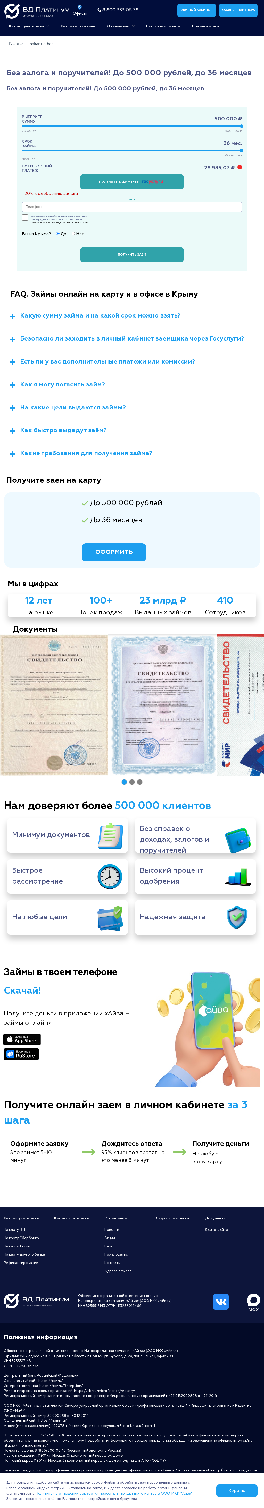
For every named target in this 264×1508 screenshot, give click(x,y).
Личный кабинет (196, 10)
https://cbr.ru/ (50, 1381)
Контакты (112, 1263)
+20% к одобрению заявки (50, 193)
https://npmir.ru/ (52, 1421)
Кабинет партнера (238, 10)
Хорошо (236, 1490)
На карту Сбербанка (21, 1238)
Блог (108, 1246)
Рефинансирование (21, 1263)
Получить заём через (119, 182)
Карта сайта (216, 1229)
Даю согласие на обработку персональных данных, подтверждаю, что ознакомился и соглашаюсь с (60, 219)
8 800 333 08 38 (120, 10)
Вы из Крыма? (36, 233)
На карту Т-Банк (17, 1246)
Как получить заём (27, 26)
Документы (215, 1218)
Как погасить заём (78, 26)
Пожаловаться (205, 26)
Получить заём (132, 255)
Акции (109, 1238)
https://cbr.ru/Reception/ (61, 1386)
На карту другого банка (24, 1254)
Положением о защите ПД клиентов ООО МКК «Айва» (60, 222)
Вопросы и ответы (163, 26)
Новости (111, 1230)
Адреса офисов (118, 1271)
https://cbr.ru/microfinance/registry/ (104, 1391)
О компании (118, 26)
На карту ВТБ (15, 1230)
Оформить (114, 552)
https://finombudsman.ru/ (26, 1445)
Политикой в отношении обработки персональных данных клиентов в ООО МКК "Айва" (114, 1493)
